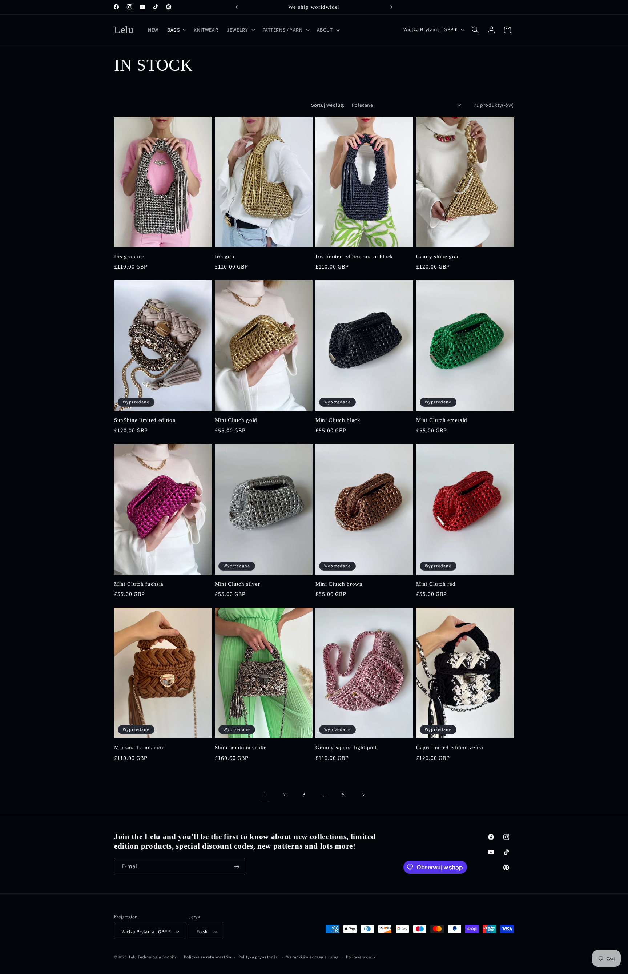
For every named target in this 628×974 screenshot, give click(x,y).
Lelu (133, 957)
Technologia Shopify (157, 957)
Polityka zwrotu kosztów (207, 956)
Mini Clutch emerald (441, 420)
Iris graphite (129, 256)
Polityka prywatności (258, 956)
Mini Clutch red (435, 584)
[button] (176, 29)
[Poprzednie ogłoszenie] (237, 7)
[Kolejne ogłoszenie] (391, 7)
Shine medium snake (240, 747)
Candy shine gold (438, 256)
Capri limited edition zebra (449, 747)
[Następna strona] (363, 795)
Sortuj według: (328, 105)
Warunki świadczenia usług (312, 956)
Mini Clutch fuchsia (139, 584)
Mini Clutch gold (236, 420)
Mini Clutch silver (237, 584)
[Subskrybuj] (237, 866)
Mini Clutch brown (339, 584)
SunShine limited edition (145, 420)
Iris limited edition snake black (354, 256)
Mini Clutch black (338, 420)
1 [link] (264, 794)
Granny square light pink (346, 747)
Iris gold (225, 256)
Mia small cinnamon (139, 747)
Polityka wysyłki (361, 956)
